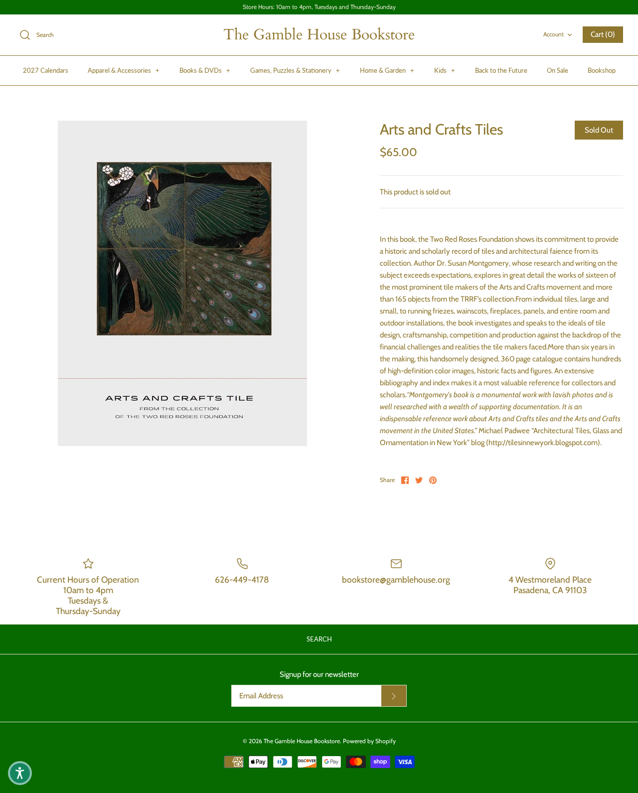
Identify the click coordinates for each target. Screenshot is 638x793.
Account (553, 34)
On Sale (557, 70)
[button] (20, 773)
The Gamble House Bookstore (302, 741)
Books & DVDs (204, 70)
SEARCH (319, 639)
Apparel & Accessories (124, 70)
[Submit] (393, 695)
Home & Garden (387, 70)
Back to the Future (501, 70)
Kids (444, 70)
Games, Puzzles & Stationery (295, 70)
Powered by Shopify (369, 741)
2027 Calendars (45, 70)
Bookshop (602, 70)
